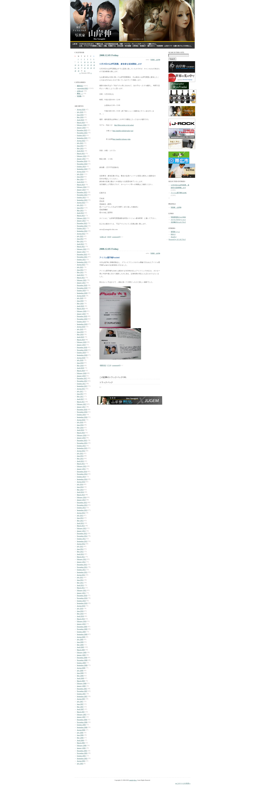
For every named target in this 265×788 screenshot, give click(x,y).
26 (91, 68)
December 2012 (82, 533)
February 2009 (81, 652)
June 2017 (80, 394)
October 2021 (81, 259)
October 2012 (81, 538)
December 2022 (82, 223)
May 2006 (80, 738)
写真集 (79, 96)
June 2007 (80, 704)
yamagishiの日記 (82, 88)
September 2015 (82, 448)
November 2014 (82, 474)
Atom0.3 (173, 237)
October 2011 (81, 569)
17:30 (109, 365)
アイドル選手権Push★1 (179, 193)
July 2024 (80, 174)
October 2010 (81, 601)
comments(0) (116, 237)
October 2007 (81, 694)
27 (94, 68)
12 (91, 62)
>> (91, 73)
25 (88, 68)
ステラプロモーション (178, 219)
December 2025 (82, 130)
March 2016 (81, 432)
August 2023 (81, 202)
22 (78, 68)
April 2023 (80, 213)
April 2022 (80, 244)
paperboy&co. (133, 780)
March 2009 (81, 650)
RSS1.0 (173, 234)
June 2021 (80, 270)
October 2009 (81, 632)
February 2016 (81, 435)
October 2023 (81, 197)
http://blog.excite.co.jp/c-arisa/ (124, 125)
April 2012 (80, 554)
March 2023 (81, 215)
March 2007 (81, 712)
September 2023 (82, 200)
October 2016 (81, 414)
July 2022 (80, 236)
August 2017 (81, 389)
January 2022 (81, 252)
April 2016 (80, 430)
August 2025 (81, 140)
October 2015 (81, 445)
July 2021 (80, 267)
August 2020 (81, 295)
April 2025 (80, 151)
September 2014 (82, 479)
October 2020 (81, 290)
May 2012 (80, 551)
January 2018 (81, 376)
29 (78, 71)
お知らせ (80, 91)
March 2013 (81, 525)
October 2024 (81, 166)
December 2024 (82, 161)
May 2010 (80, 613)
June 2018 (80, 363)
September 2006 (82, 727)
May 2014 (80, 489)
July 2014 (80, 484)
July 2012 (80, 546)
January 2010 (81, 624)
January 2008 (81, 686)
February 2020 (81, 311)
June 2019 (80, 332)
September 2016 (82, 417)
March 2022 (81, 246)
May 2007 (80, 707)
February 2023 (81, 218)
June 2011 (80, 580)
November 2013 (82, 505)
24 (84, 68)
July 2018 (80, 360)
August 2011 (81, 575)
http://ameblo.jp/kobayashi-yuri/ (123, 131)
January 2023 (81, 220)
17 (84, 65)
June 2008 (80, 673)
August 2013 (81, 513)
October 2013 (81, 507)
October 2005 (81, 756)
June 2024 (80, 176)
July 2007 (80, 701)
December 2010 (82, 595)
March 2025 (81, 153)
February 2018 (81, 373)
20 (94, 65)
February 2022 (81, 249)
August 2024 (81, 171)
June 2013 (80, 518)
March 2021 (81, 277)
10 (84, 62)
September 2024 (82, 169)
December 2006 (82, 719)
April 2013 (80, 523)
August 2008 (81, 668)
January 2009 (81, 655)
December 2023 (82, 192)
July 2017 (80, 391)
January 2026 (81, 127)
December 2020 (82, 285)
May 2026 (80, 117)
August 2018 (81, 358)
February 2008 (81, 683)
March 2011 (81, 588)
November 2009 (82, 629)
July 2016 (80, 422)
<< (80, 73)
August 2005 (81, 761)
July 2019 (80, 329)
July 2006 (80, 732)
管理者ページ (175, 231)
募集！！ (80, 93)
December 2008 (82, 657)
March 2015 (81, 463)
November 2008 (82, 660)
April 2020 (80, 306)
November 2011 (82, 567)
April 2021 (80, 275)
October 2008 (81, 663)
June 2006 (80, 735)
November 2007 (82, 691)
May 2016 (80, 427)
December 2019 (82, 316)
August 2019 (81, 326)
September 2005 (82, 758)
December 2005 (82, 751)
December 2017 (82, 378)
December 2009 (82, 626)
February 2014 (81, 497)
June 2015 (80, 456)
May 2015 (80, 458)
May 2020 (80, 303)
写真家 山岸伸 (155, 59)
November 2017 (82, 381)
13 (94, 62)
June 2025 (80, 146)
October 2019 (81, 321)
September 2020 (82, 293)
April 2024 (80, 182)
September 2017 (82, 386)
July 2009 (80, 639)
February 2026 (81, 125)
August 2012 (81, 544)
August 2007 (81, 699)
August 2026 (81, 109)
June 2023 (80, 208)
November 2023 (82, 195)
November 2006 (82, 722)
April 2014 (80, 492)
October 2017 (81, 383)
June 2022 (80, 239)
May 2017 (80, 396)
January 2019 (81, 345)
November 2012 (82, 536)
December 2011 (82, 564)
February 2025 (81, 156)
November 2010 (82, 598)
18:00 (109, 237)
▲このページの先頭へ (182, 783)
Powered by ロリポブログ (177, 239)
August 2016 (81, 420)
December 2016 (82, 409)
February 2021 (81, 280)
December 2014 (82, 471)
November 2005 (82, 753)
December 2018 (82, 347)
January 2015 (81, 469)
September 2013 (82, 510)
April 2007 (80, 709)
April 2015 (80, 461)
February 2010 (81, 621)
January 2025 (81, 159)
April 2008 (80, 678)
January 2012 (81, 562)
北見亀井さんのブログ (178, 222)
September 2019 (82, 324)
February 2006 (81, 745)
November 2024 (82, 164)
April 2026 (80, 120)
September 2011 (82, 572)
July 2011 (80, 577)
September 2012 (82, 541)
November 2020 (82, 288)
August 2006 (81, 730)
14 (75, 65)
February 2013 (81, 528)
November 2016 (82, 412)
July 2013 (80, 515)
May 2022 (80, 241)
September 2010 (82, 603)
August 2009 (81, 637)
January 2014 (81, 500)
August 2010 (81, 606)
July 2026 (80, 112)
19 (91, 65)
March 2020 (81, 308)
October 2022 (81, 228)
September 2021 (82, 262)
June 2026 (80, 115)
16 (81, 65)
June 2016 (80, 425)
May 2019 (80, 334)
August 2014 (81, 482)
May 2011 (80, 582)
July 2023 (80, 205)
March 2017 (81, 402)
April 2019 (80, 337)
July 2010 (80, 608)
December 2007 (82, 688)
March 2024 (81, 184)
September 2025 (82, 138)
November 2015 (82, 443)
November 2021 (82, 257)
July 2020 (80, 298)
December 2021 (82, 254)
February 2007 (81, 714)
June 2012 (80, 549)
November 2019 (82, 319)
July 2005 (80, 763)
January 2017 (81, 407)
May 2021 (80, 272)
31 (84, 71)
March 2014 (81, 495)
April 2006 (80, 740)
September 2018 (82, 355)
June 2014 (80, 487)
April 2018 (80, 368)
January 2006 (81, 748)
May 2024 (80, 179)
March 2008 (81, 681)
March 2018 (81, 370)
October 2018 (81, 352)
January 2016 (81, 438)
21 (75, 68)
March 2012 (81, 557)
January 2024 (81, 189)
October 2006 (81, 725)
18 (88, 65)
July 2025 (80, 143)
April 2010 (80, 616)
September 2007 (82, 696)
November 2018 (82, 350)
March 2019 (81, 339)
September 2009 (82, 634)
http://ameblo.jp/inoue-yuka (121, 139)
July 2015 (80, 453)
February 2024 (81, 187)
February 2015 (81, 466)
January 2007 (81, 717)
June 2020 (80, 301)
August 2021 (81, 264)
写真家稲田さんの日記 (178, 217)
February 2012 (81, 559)
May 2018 (80, 365)
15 (78, 65)
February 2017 (81, 404)
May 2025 (80, 148)
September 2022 (82, 231)
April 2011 (80, 585)
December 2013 (82, 502)
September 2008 (82, 665)
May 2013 (80, 520)
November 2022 (82, 226)
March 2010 (81, 619)
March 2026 (81, 122)
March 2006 (81, 743)
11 (88, 62)
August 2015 (81, 451)
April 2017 (80, 399)
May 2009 (80, 644)
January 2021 (81, 282)
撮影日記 (80, 86)
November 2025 (82, 133)
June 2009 (80, 642)
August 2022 (81, 233)
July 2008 (80, 670)
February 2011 (81, 590)
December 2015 (82, 440)
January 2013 (81, 531)
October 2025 (81, 135)
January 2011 (81, 593)
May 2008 (80, 675)
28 (75, 71)
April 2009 (80, 647)
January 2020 (81, 314)
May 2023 (80, 210)
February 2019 (81, 342)
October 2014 (81, 476)
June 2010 (80, 611)
